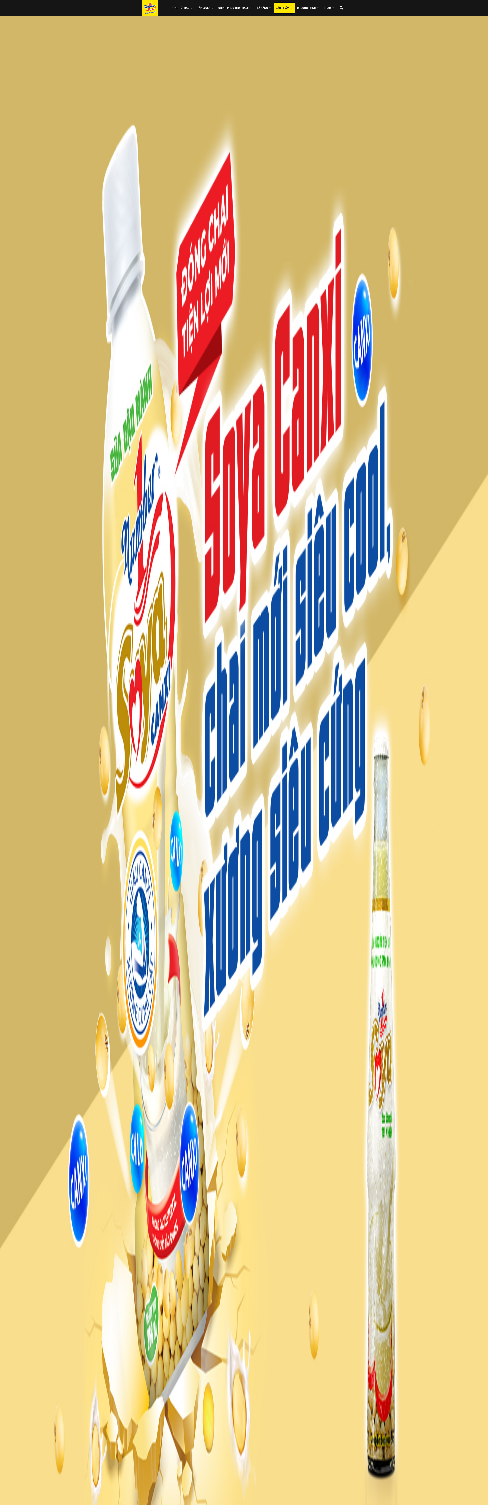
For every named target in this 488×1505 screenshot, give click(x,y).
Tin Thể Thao (180, 7)
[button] (341, 8)
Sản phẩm (282, 7)
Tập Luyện (203, 7)
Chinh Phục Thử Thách (233, 7)
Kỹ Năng (262, 7)
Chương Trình (306, 7)
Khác (327, 7)
